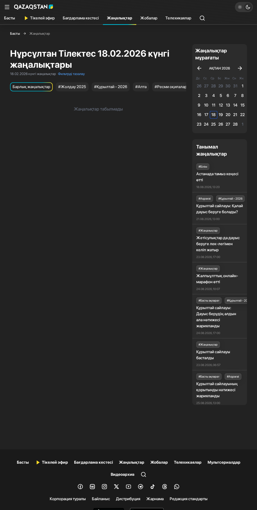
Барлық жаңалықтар (31, 86)
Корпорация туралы (68, 498)
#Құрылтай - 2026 (110, 86)
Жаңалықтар (119, 18)
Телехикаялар (178, 18)
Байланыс (101, 498)
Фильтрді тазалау (71, 74)
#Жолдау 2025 (72, 86)
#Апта (141, 86)
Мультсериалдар (224, 462)
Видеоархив (123, 474)
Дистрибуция (128, 498)
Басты (9, 18)
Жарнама (155, 498)
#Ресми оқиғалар (171, 86)
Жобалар (148, 18)
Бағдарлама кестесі (81, 18)
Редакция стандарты (189, 498)
